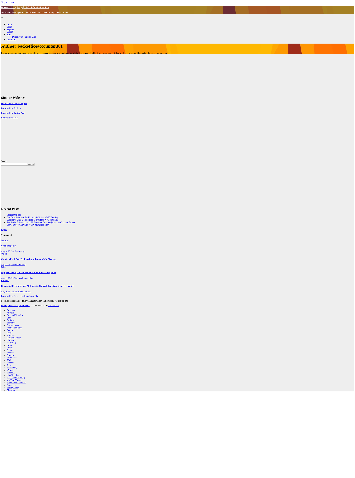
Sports (9, 365)
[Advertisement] (84, 73)
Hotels (9, 333)
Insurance (11, 335)
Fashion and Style (14, 328)
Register (10, 29)
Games (10, 330)
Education (11, 323)
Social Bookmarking (16, 377)
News (9, 345)
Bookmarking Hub (9, 118)
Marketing (11, 343)
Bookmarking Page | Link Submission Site (25, 7)
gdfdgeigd (20, 251)
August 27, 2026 (8, 251)
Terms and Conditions (16, 382)
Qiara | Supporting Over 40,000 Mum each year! (28, 225)
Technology (12, 367)
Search (4, 161)
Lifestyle (10, 340)
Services (10, 362)
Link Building (13, 375)
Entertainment (13, 325)
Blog (9, 318)
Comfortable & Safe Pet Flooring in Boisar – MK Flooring (32, 217)
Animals (10, 313)
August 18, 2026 (8, 278)
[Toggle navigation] (2, 17)
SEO (9, 34)
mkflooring (21, 264)
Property (10, 355)
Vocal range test (14, 215)
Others (4, 254)
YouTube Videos (14, 380)
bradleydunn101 (23, 291)
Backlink (11, 372)
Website (4, 240)
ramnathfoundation (24, 278)
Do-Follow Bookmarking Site (14, 103)
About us (11, 390)
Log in (4, 229)
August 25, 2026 (8, 264)
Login (9, 27)
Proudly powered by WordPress (15, 305)
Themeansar (53, 305)
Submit (10, 32)
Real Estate (12, 357)
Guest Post (11, 39)
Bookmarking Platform (11, 108)
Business (5, 280)
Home (9, 24)
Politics (10, 350)
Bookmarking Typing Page (13, 113)
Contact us (11, 385)
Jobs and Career (14, 338)
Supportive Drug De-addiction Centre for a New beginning (32, 220)
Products (10, 352)
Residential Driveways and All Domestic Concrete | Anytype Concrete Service (41, 222)
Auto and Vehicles (15, 315)
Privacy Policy (13, 387)
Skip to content (7, 2)
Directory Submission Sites (24, 37)
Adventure (11, 310)
